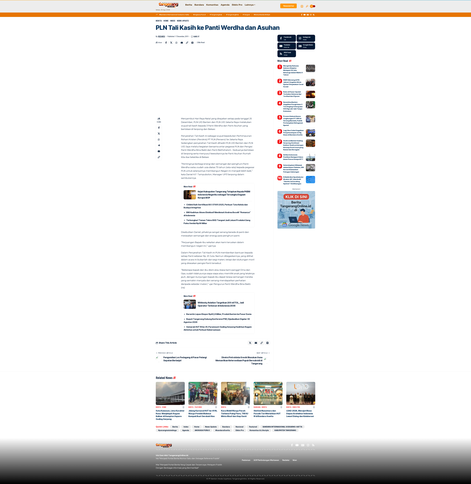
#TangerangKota (232, 15)
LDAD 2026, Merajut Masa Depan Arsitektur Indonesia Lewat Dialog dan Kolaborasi (300, 413)
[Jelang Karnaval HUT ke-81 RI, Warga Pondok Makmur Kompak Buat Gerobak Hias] (202, 393)
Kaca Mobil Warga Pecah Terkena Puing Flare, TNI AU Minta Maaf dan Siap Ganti (234, 413)
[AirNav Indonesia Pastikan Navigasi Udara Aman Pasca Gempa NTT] (310, 157)
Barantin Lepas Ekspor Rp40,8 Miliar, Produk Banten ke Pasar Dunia (218, 314)
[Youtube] (286, 46)
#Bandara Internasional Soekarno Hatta (174, 15)
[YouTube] (304, 15)
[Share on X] (171, 42)
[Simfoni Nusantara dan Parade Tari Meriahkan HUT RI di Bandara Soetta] (268, 393)
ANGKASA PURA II (202, 430)
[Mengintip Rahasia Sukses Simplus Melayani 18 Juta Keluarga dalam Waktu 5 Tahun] (310, 68)
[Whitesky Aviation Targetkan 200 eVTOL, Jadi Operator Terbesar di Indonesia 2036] (190, 304)
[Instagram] (310, 15)
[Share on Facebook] (166, 42)
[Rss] (313, 15)
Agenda (185, 430)
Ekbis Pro (296, 407)
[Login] (301, 6)
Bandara (257, 407)
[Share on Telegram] (159, 145)
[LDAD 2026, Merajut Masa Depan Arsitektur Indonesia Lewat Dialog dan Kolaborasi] (300, 393)
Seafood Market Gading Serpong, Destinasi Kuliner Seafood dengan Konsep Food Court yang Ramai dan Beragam (293, 145)
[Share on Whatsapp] (176, 42)
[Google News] (307, 15)
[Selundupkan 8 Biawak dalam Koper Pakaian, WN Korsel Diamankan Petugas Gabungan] (310, 167)
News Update (183, 21)
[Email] (181, 42)
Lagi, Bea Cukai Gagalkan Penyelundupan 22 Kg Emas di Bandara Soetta (293, 132)
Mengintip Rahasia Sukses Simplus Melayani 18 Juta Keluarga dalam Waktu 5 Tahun (293, 70)
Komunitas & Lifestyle (259, 430)
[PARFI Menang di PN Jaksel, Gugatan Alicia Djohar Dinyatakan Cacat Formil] (310, 82)
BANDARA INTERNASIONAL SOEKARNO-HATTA (282, 427)
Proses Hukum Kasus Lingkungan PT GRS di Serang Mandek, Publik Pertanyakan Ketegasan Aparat (293, 120)
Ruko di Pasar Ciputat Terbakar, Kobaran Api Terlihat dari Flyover (292, 94)
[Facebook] (302, 15)
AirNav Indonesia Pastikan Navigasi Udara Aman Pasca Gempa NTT (293, 157)
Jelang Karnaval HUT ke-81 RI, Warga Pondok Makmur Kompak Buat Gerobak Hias (202, 413)
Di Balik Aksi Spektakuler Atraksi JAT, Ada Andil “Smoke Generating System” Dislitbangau (293, 180)
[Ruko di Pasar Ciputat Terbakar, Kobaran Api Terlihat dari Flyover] (310, 94)
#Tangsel (246, 15)
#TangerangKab (216, 15)
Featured (198, 407)
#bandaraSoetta (222, 430)
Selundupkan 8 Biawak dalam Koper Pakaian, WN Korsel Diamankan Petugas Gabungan (293, 168)
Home (166, 21)
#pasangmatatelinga (167, 430)
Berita (159, 21)
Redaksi (161, 36)
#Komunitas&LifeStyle (262, 15)
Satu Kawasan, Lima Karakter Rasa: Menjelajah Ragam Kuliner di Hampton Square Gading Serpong (170, 414)
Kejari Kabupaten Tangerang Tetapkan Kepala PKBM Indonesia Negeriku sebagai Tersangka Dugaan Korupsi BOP (224, 194)
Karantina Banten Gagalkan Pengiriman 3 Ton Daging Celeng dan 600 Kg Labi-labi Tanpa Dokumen (293, 106)
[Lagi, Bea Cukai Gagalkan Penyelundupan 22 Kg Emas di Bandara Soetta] (310, 133)
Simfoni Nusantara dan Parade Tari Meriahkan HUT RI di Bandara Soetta (267, 413)
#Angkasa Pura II (199, 15)
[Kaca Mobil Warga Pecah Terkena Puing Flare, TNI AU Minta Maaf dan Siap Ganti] (235, 393)
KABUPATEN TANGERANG (285, 430)
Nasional (239, 427)
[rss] (286, 53)
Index (172, 21)
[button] (307, 6)
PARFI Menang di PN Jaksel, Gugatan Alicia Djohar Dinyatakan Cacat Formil (293, 83)
